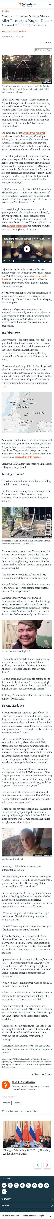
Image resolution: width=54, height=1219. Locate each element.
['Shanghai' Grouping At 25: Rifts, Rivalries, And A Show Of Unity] (27, 1134)
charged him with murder (27, 457)
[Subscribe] (4, 1191)
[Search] (50, 1215)
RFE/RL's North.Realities (15, 32)
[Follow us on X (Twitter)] (28, 1185)
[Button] (49, 42)
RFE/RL (10, 242)
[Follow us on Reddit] (10, 1185)
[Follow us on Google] (22, 1185)
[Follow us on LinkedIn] (40, 1185)
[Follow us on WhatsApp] (46, 1185)
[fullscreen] (49, 260)
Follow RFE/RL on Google (33, 1216)
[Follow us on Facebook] (34, 1185)
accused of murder (16, 226)
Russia (5, 11)
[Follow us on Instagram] (16, 1185)
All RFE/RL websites (10, 1216)
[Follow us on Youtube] (4, 1185)
